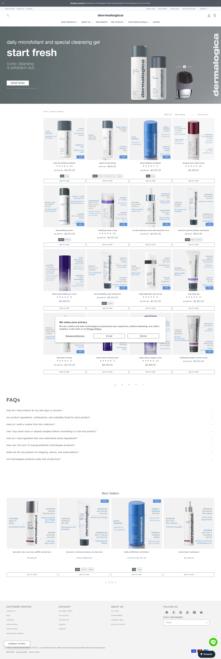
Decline (143, 336)
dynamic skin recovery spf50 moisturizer (32, 552)
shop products (68, 22)
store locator (10, 9)
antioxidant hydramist (189, 552)
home (45, 111)
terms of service (118, 624)
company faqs (117, 620)
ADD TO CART (32, 574)
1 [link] (115, 384)
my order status (66, 611)
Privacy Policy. (94, 329)
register (62, 624)
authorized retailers (15, 633)
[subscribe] (206, 623)
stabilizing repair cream (107, 230)
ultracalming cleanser (64, 230)
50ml (95, 176)
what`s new (150, 9)
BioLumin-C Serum (64, 358)
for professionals (138, 22)
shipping (10, 620)
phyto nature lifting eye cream (64, 294)
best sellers (162, 9)
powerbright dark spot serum (150, 294)
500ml (108, 176)
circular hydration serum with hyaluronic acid (150, 230)
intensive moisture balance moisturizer (193, 230)
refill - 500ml (117, 176)
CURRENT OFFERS (17, 644)
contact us (20, 9)
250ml (101, 176)
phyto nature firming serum (107, 358)
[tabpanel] (32, 537)
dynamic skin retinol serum (194, 163)
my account (64, 615)
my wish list (64, 620)
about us (86, 22)
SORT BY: (168, 114)
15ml (187, 239)
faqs (8, 615)
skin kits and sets (188, 9)
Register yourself (77, 3)
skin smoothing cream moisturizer (107, 294)
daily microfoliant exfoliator (64, 163)
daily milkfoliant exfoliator (150, 163)
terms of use (34, 652)
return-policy (12, 624)
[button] (3, 3)
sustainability (116, 615)
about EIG (10, 652)
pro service (117, 22)
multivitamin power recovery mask (193, 358)
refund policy (12, 629)
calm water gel (193, 294)
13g (67, 176)
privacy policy (21, 652)
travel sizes (174, 9)
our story (115, 611)
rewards (29, 9)
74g (62, 176)
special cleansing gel (107, 163)
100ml (199, 239)
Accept (109, 336)
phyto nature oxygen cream (151, 358)
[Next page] (143, 384)
